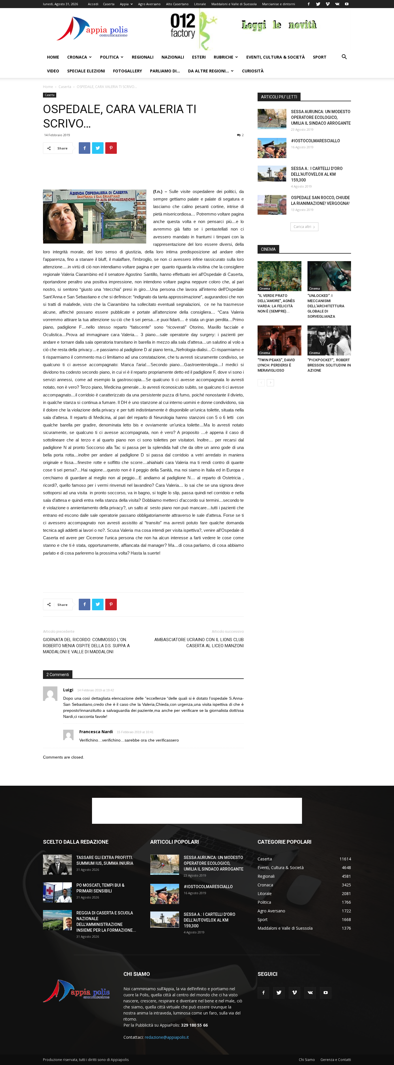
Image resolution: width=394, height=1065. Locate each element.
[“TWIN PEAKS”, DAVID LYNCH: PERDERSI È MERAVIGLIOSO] (279, 340)
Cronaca (77, 57)
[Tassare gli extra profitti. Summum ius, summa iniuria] (57, 865)
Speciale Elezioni (86, 71)
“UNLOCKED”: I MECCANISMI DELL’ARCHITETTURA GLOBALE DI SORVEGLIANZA (325, 306)
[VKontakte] (337, 4)
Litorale (200, 4)
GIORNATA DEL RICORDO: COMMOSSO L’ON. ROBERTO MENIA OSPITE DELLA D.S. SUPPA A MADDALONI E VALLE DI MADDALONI (86, 645)
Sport (320, 57)
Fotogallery (127, 71)
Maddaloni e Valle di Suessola (234, 4)
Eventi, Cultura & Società (275, 57)
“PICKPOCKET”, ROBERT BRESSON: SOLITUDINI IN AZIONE (329, 365)
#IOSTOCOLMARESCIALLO (315, 140)
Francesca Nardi (96, 731)
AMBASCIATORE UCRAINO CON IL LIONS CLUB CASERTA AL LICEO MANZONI (199, 642)
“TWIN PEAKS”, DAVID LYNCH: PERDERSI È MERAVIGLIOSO (276, 365)
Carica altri (302, 226)
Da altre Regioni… (208, 71)
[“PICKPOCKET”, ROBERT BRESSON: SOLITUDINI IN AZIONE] (329, 340)
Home (53, 57)
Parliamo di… (165, 71)
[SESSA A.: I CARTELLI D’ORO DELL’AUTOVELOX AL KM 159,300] (272, 174)
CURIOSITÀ (253, 71)
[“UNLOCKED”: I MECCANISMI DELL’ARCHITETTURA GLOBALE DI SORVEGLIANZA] (329, 276)
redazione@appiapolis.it (167, 1037)
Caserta (109, 4)
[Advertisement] (143, 173)
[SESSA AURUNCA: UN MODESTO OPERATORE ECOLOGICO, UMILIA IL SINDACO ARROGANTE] (272, 119)
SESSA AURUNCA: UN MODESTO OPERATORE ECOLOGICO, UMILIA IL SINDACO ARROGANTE (321, 117)
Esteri (199, 57)
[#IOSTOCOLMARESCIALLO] (272, 148)
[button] (344, 57)
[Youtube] (346, 4)
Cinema (264, 289)
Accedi (93, 4)
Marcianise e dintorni (278, 4)
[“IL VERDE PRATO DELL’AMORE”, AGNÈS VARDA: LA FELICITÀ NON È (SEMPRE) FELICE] (279, 276)
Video (53, 71)
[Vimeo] (327, 4)
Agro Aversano (149, 4)
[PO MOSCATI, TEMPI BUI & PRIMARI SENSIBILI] (57, 892)
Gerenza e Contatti (335, 1059)
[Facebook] (308, 4)
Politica (109, 57)
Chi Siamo (307, 1059)
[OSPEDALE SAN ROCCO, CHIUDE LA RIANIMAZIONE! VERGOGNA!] (272, 205)
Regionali (142, 57)
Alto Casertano (177, 4)
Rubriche (223, 57)
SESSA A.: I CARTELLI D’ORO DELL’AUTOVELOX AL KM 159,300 (317, 174)
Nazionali (173, 57)
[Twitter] (318, 4)
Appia (124, 4)
